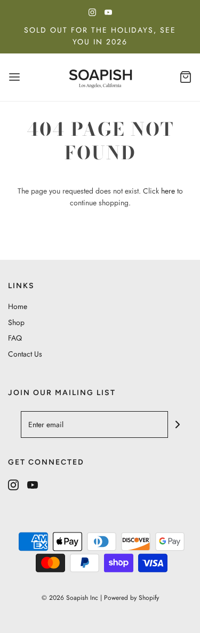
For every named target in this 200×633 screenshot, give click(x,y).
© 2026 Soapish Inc (70, 598)
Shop (16, 322)
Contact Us (25, 354)
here (168, 191)
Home (17, 306)
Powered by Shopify (131, 598)
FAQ (15, 338)
